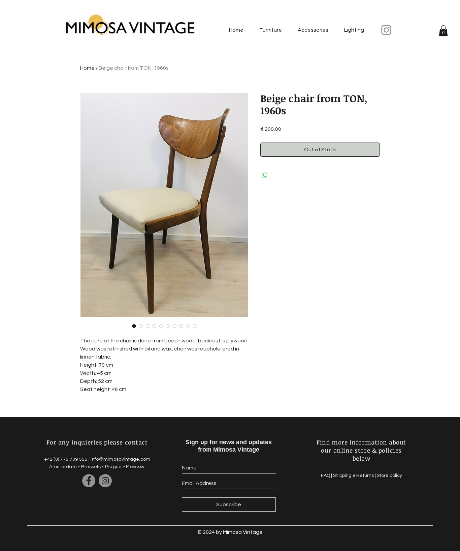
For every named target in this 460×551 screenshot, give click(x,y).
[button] (443, 30)
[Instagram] (386, 30)
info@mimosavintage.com (120, 459)
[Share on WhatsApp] (265, 176)
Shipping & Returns (354, 475)
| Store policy (388, 475)
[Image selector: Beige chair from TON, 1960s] (134, 326)
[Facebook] (88, 480)
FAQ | (327, 475)
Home (87, 68)
